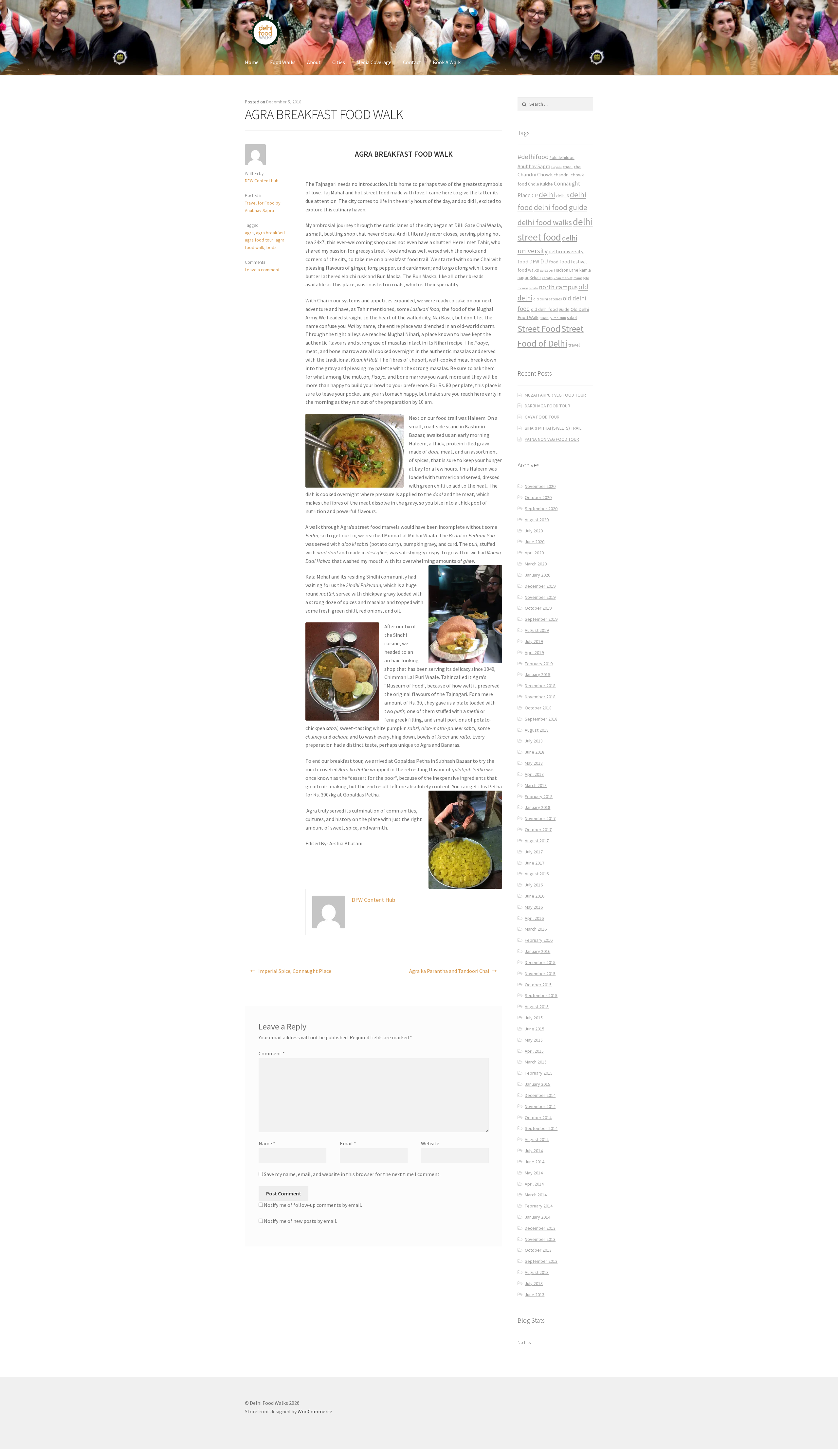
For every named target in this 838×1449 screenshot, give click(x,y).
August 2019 (537, 630)
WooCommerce (315, 1411)
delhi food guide (560, 207)
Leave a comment (262, 270)
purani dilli (558, 318)
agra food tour (259, 240)
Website (430, 1143)
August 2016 (537, 874)
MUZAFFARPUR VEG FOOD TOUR (555, 395)
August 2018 (537, 730)
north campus (558, 287)
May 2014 (534, 1173)
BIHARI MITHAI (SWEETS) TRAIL (553, 428)
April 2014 (534, 1184)
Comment (272, 1053)
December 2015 (540, 962)
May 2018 (534, 763)
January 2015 (537, 1084)
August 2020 (537, 520)
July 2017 (534, 852)
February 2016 (539, 940)
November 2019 (540, 597)
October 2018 (538, 708)
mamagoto (581, 278)
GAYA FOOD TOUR (542, 417)
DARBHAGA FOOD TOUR (547, 406)
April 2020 (534, 553)
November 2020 (540, 486)
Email (348, 1143)
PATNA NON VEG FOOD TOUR (552, 439)
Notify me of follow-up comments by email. (313, 1205)
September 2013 (541, 1261)
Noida (533, 288)
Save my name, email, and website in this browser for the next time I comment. (352, 1174)
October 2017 (538, 829)
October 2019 (538, 608)
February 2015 (539, 1073)
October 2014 (538, 1117)
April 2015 (534, 1051)
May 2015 (534, 1040)
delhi (547, 194)
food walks (528, 270)
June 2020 (534, 542)
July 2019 (534, 641)
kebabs (547, 278)
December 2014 (540, 1095)
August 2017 (537, 841)
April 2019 (534, 652)
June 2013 (534, 1294)
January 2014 (537, 1217)
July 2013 (534, 1283)
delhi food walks (545, 222)
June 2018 (534, 752)
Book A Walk (447, 62)
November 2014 (540, 1106)
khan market (563, 278)
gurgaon (546, 270)
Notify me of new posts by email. (300, 1221)
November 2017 (540, 818)
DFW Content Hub (262, 181)
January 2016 (537, 951)
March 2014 (536, 1195)
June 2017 (534, 863)
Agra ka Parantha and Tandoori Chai (449, 971)
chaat (568, 167)
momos (523, 288)
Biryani (556, 167)
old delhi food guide (550, 309)
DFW (534, 262)
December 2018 (540, 686)
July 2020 (534, 531)
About (314, 62)
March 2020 (536, 564)
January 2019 (537, 674)
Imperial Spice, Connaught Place (294, 971)
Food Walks (283, 62)
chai (577, 167)
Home (252, 62)
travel (574, 345)
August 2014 (537, 1139)
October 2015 (538, 985)
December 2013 (540, 1228)
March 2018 (536, 785)
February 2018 (539, 796)
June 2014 (534, 1162)
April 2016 (534, 918)
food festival (573, 262)
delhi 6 (562, 196)
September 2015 (541, 995)
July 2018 (534, 741)
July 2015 (534, 1018)
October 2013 (538, 1250)
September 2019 (541, 619)
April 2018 (534, 774)
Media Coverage (374, 62)
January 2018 (537, 807)
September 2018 (541, 719)
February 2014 (539, 1206)
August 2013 (537, 1272)
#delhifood (533, 156)
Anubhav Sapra (534, 166)
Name (267, 1143)
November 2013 (540, 1239)
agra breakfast (270, 233)
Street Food (539, 328)
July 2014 (534, 1151)
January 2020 (537, 575)
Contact (412, 62)
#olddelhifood (562, 157)
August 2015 (537, 1007)
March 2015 (536, 1062)
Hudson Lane (566, 270)
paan (544, 317)
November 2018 (540, 697)
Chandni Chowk (535, 174)
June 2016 (534, 896)
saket (572, 317)
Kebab (535, 277)
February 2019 (539, 664)
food (553, 262)
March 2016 (536, 929)
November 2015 (540, 973)
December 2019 (540, 586)
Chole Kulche (540, 184)
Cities (338, 62)
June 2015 (534, 1029)
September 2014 (541, 1128)
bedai (272, 247)
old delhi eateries (547, 299)
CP (535, 195)
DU (544, 261)
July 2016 (534, 885)
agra (249, 233)
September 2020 (541, 508)
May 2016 (534, 907)
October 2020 (538, 497)
